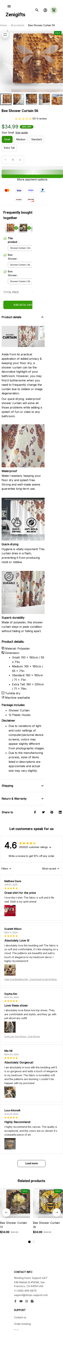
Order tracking (22, 1323)
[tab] (29, 1242)
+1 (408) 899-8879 (25, 1290)
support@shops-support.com (31, 1295)
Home (3, 25)
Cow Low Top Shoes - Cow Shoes (22, 1036)
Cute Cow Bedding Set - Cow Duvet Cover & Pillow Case (30, 979)
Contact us (20, 1317)
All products (17, 25)
